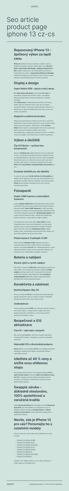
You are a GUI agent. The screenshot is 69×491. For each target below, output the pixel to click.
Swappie (34, 6)
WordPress (59, 484)
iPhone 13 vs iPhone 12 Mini (26, 449)
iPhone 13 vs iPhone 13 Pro (26, 442)
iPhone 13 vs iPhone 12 (24, 452)
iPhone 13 (17, 121)
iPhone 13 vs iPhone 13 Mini (26, 440)
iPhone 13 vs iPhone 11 (24, 456)
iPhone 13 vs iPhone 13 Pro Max (27, 445)
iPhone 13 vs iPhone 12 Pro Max (27, 454)
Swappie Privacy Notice (36, 484)
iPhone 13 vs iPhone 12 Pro (26, 447)
